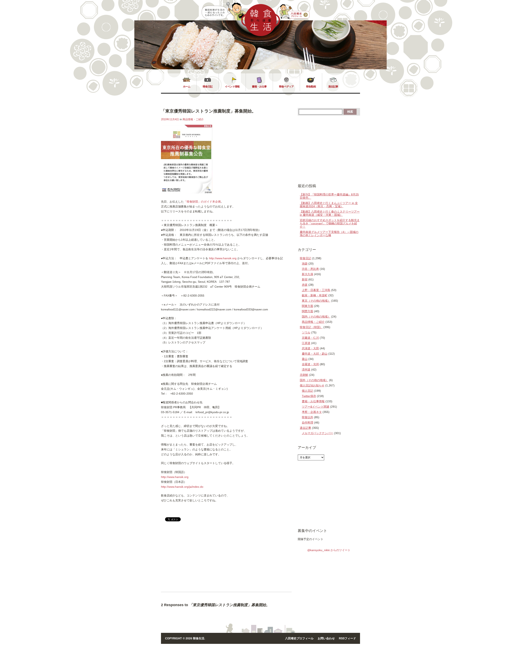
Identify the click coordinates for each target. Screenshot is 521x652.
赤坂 (305, 284)
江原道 (306, 343)
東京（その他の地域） (316, 300)
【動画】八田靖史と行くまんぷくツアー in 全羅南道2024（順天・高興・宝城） (329, 204)
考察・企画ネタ (312, 412)
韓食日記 (207, 86)
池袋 (305, 263)
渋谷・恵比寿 (310, 268)
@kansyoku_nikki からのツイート (328, 550)
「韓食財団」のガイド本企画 (202, 201)
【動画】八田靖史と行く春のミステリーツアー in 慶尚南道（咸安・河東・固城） (330, 213)
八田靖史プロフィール (299, 638)
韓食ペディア (286, 86)
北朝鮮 (304, 374)
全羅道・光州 (310, 364)
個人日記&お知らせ (312, 385)
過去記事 (333, 86)
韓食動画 (311, 86)
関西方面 (307, 311)
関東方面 (307, 306)
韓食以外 (307, 417)
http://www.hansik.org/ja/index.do (182, 486)
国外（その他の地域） (314, 380)
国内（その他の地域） (316, 316)
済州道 (306, 369)
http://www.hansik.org (222, 258)
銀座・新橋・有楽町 (314, 295)
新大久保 (307, 274)
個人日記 (307, 390)
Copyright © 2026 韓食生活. (185, 638)
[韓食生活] (260, 35)
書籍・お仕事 (259, 86)
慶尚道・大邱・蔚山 (314, 353)
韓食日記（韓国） (311, 327)
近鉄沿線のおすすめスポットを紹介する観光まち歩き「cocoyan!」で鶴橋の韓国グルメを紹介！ (330, 223)
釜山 (305, 359)
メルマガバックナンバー (317, 433)
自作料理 (307, 422)
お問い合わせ (326, 638)
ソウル (306, 332)
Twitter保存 (309, 396)
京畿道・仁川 (310, 337)
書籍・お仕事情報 (313, 401)
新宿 (305, 279)
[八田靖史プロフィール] (295, 11)
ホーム (186, 86)
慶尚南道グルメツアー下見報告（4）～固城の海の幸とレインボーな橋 (329, 233)
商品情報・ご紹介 (193, 119)
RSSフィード (347, 638)
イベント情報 (232, 86)
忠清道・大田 (310, 348)
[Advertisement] (195, 560)
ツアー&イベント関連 (315, 406)
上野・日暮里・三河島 (316, 290)
